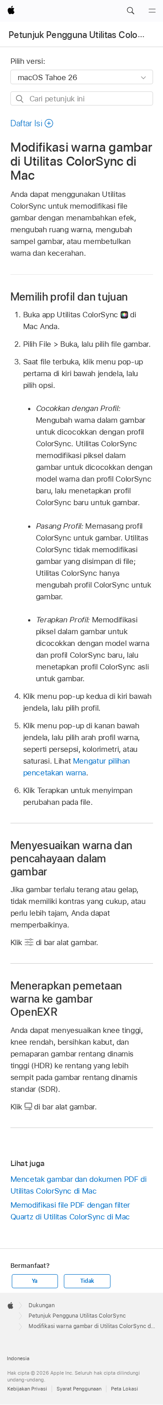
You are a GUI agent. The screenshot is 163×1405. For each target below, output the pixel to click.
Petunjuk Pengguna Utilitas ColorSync (85, 34)
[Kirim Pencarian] (20, 99)
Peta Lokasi (124, 1389)
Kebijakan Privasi (27, 1389)
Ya (35, 1281)
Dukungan (42, 1305)
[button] (130, 11)
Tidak (87, 1281)
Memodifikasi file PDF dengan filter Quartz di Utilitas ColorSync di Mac (70, 1210)
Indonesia (18, 1358)
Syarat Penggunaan (79, 1389)
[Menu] (152, 11)
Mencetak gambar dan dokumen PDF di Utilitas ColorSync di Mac (78, 1185)
